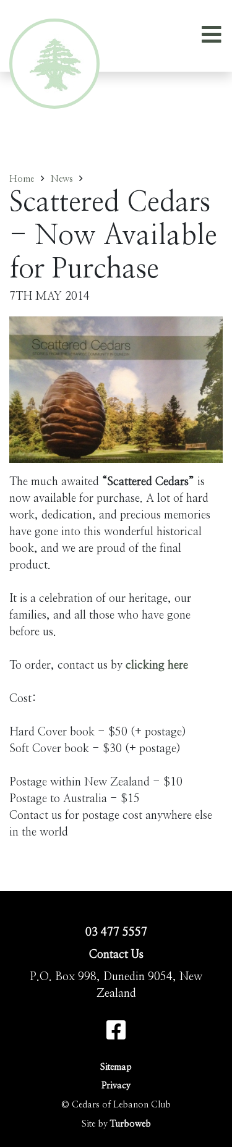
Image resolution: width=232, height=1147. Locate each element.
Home (21, 179)
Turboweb (130, 1123)
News (62, 179)
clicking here (157, 665)
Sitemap (116, 1067)
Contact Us (116, 954)
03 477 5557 (116, 932)
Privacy (116, 1085)
